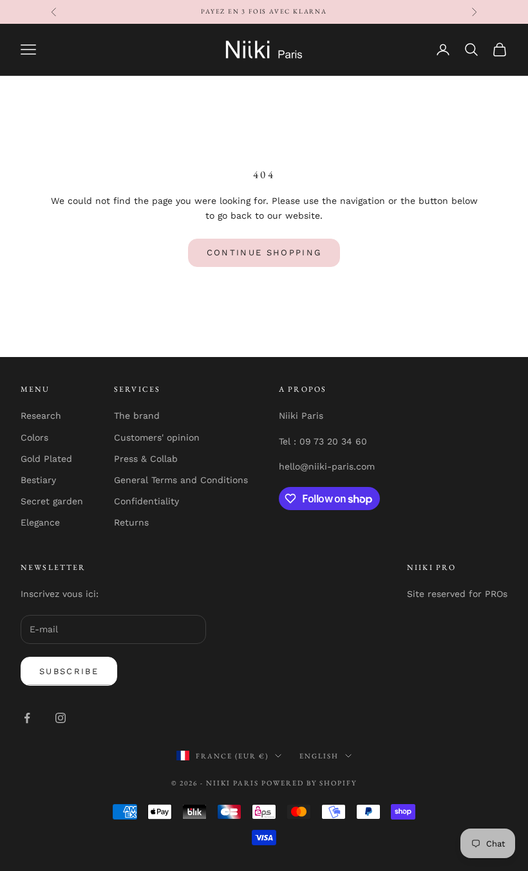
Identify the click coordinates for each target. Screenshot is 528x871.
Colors (34, 437)
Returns (131, 522)
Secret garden (52, 501)
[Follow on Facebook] (27, 717)
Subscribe (69, 671)
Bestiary (38, 480)
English (319, 755)
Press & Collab (146, 459)
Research (41, 415)
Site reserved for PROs (457, 594)
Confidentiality (146, 501)
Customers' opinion (157, 437)
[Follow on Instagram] (60, 717)
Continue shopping (264, 252)
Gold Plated (46, 459)
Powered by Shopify (309, 782)
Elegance (40, 522)
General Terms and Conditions (181, 480)
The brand (137, 415)
